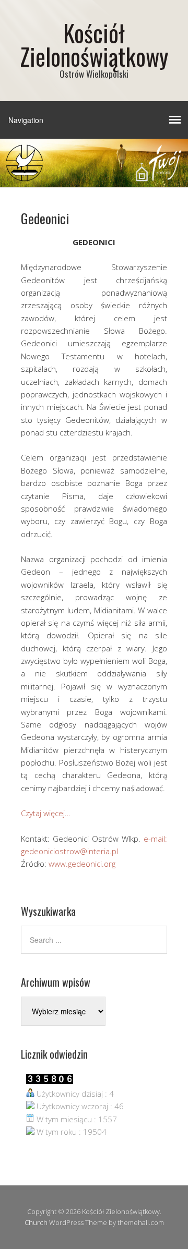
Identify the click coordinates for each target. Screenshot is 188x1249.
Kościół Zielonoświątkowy (94, 44)
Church (36, 1222)
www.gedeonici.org (82, 863)
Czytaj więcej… (45, 813)
